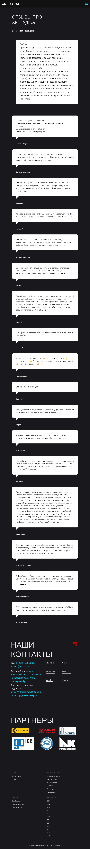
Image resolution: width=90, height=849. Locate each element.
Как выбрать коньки (53, 779)
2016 (48, 826)
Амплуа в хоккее (52, 782)
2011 (48, 813)
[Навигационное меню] (86, 4)
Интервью (50, 785)
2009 (48, 807)
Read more (25, 99)
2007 (48, 801)
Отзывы (14, 779)
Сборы (15, 797)
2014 (48, 820)
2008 (48, 804)
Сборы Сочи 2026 (17, 807)
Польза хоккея (51, 792)
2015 (48, 823)
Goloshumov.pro (17, 801)
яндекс (30, 31)
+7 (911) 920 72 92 (25, 663)
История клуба (16, 776)
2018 (48, 832)
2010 (48, 810)
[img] (67, 731)
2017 (48, 829)
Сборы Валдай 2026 (18, 804)
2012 (48, 817)
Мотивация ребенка (53, 789)
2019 (48, 836)
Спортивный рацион (53, 776)
